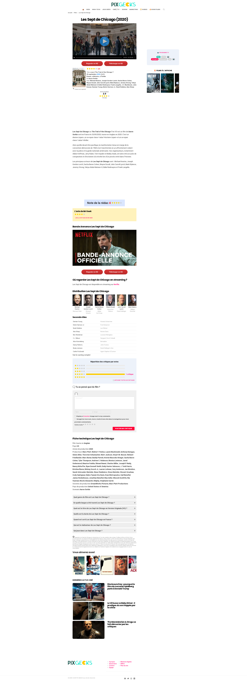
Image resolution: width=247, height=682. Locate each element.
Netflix (116, 284)
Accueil (70, 12)
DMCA (122, 663)
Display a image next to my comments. (93, 416)
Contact (111, 665)
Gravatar (86, 416)
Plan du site (124, 665)
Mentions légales (126, 662)
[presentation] (135, 300)
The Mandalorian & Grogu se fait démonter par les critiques (121, 624)
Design (124, 9)
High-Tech (96, 9)
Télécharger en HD (116, 63)
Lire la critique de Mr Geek (84, 218)
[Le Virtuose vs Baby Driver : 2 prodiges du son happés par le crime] (88, 611)
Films (75, 12)
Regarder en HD (92, 63)
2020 (98, 74)
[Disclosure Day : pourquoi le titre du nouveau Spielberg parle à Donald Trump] (88, 592)
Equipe (111, 667)
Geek (88, 9)
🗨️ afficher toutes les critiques (123, 380)
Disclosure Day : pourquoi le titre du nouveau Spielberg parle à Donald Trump (121, 586)
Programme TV (164, 52)
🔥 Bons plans (154, 9)
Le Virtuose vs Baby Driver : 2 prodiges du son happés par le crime (121, 605)
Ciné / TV (116, 9)
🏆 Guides (143, 9)
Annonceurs (113, 663)
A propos (112, 662)
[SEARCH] (164, 9)
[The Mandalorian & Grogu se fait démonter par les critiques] (88, 630)
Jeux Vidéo (106, 9)
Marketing (133, 9)
